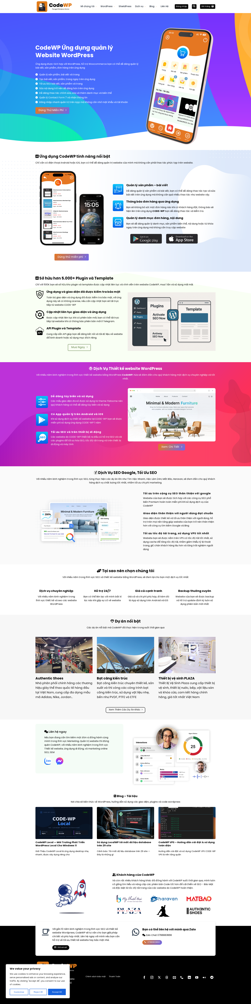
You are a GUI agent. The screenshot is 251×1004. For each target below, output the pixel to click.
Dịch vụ (139, 6)
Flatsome (112, 401)
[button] (181, 6)
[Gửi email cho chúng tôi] (174, 977)
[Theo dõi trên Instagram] (152, 977)
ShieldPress (125, 6)
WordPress (106, 6)
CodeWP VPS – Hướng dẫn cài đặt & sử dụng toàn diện (186, 844)
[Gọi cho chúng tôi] (182, 977)
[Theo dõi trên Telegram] (212, 977)
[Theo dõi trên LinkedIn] (189, 977)
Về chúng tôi (87, 6)
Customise (19, 992)
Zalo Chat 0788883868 (158, 935)
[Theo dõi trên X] (159, 977)
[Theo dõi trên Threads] (167, 977)
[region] (38, 981)
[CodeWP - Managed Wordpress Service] (55, 6)
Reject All (38, 992)
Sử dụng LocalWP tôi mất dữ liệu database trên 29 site (124, 844)
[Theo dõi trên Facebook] (144, 977)
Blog (151, 6)
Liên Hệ (164, 6)
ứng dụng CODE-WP (82, 423)
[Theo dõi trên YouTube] (197, 977)
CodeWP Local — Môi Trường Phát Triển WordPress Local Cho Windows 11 (60, 844)
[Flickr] (204, 977)
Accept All (57, 992)
